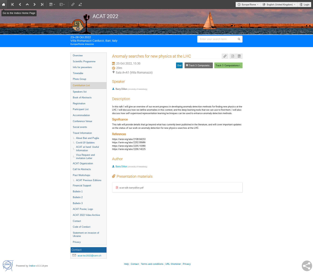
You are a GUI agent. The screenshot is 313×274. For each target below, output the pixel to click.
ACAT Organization (83, 163)
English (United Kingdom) (280, 4)
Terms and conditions (152, 263)
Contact (77, 221)
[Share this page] (307, 265)
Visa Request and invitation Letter (85, 157)
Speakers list (80, 91)
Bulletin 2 (78, 197)
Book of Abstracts (82, 97)
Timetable (78, 73)
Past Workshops (81, 175)
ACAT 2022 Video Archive (86, 215)
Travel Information (82, 133)
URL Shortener (173, 263)
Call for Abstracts (82, 169)
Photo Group (79, 79)
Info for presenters (82, 67)
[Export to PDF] (232, 56)
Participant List (81, 109)
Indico (32, 265)
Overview (78, 55)
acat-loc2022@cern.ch (89, 255)
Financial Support (82, 185)
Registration (79, 103)
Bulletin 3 (78, 203)
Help (126, 263)
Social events (80, 127)
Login (306, 4)
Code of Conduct (81, 226)
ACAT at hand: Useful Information (87, 149)
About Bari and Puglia (87, 138)
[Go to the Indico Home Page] (3, 4)
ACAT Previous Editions (88, 180)
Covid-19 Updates (85, 142)
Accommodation (81, 115)
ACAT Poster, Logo (83, 209)
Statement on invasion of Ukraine (86, 234)
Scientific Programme (84, 61)
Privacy (77, 242)
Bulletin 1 (78, 191)
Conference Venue (82, 121)
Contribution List (81, 85)
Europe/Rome (249, 4)
